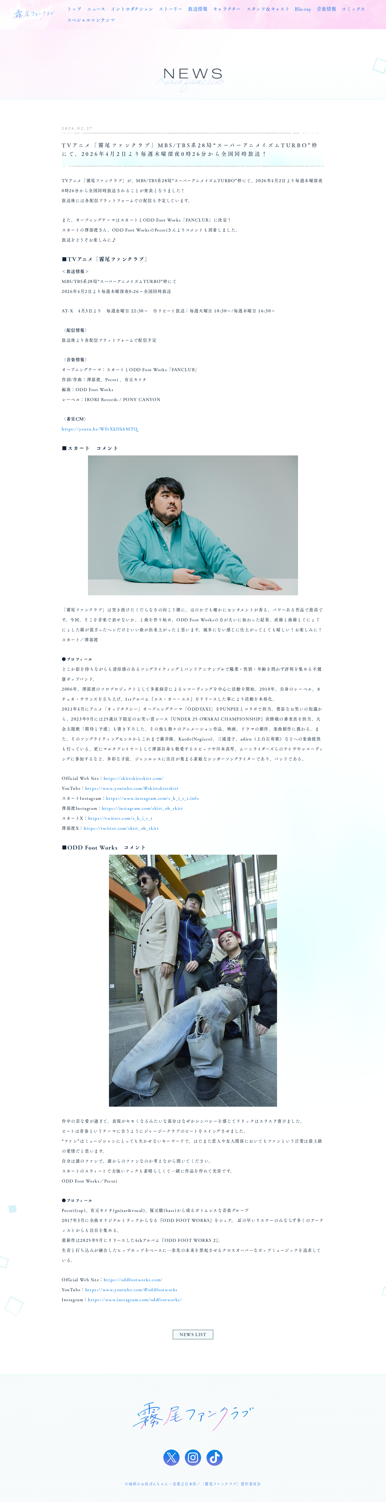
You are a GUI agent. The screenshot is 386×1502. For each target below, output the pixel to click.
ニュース (96, 9)
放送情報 (198, 9)
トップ (74, 9)
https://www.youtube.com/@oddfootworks (131, 1290)
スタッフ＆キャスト (268, 9)
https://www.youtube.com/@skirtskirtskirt (132, 788)
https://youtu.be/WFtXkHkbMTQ (100, 429)
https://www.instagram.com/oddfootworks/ (135, 1300)
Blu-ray (303, 9)
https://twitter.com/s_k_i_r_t (120, 818)
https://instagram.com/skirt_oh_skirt (142, 808)
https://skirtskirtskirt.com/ (134, 778)
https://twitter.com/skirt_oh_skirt (121, 828)
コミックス (353, 9)
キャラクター (227, 9)
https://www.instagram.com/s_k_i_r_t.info (152, 798)
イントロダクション (132, 9)
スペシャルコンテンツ (91, 20)
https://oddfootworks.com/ (133, 1280)
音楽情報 (326, 9)
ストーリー (171, 9)
